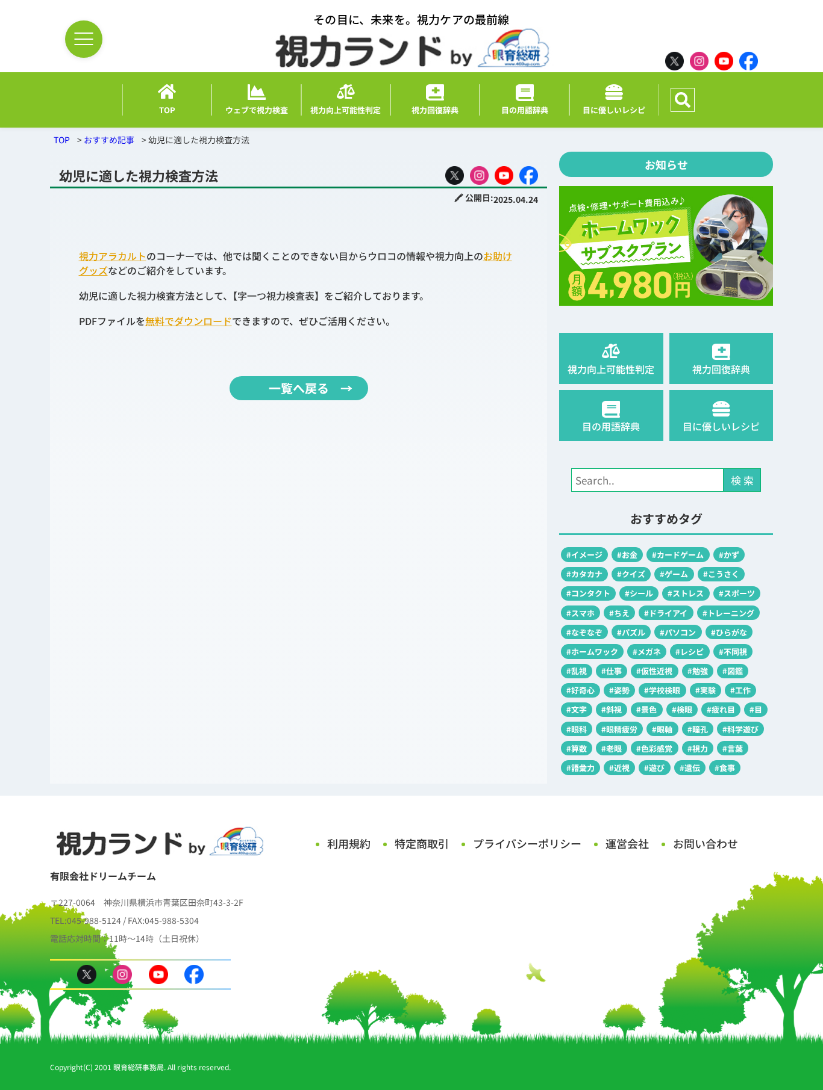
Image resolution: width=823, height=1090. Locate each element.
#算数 (576, 748)
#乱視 (576, 671)
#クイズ (631, 574)
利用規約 (349, 843)
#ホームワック (592, 651)
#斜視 (611, 709)
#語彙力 (580, 767)
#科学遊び (740, 729)
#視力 (697, 748)
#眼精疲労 (619, 729)
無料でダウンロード (188, 321)
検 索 (742, 480)
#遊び (654, 767)
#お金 (627, 554)
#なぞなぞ (584, 632)
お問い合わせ (705, 843)
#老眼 (611, 748)
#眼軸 (662, 729)
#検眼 (682, 709)
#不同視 (733, 651)
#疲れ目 (721, 709)
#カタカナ (584, 574)
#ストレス (686, 593)
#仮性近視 (654, 671)
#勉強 (697, 671)
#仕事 (611, 671)
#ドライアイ (665, 613)
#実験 (705, 690)
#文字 (576, 709)
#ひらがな (729, 632)
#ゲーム (674, 574)
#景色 (646, 709)
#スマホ (580, 613)
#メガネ (647, 651)
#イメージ (584, 554)
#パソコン (678, 632)
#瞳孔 (697, 729)
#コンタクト (588, 593)
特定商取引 (422, 843)
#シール (639, 593)
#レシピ (689, 651)
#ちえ (619, 613)
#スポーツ (737, 593)
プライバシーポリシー (527, 843)
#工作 (740, 690)
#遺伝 (690, 767)
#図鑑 (732, 671)
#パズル (631, 632)
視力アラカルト (112, 256)
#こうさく (721, 574)
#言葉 (732, 748)
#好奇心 (580, 690)
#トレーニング (728, 613)
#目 (755, 709)
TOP (62, 140)
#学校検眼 (662, 690)
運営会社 (627, 843)
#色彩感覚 (654, 748)
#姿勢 (619, 690)
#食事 (725, 767)
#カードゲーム (678, 554)
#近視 (619, 767)
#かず (729, 554)
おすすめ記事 (109, 140)
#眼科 (576, 729)
